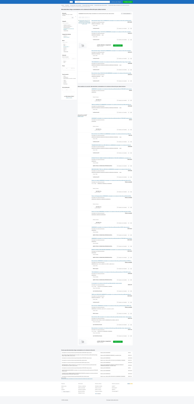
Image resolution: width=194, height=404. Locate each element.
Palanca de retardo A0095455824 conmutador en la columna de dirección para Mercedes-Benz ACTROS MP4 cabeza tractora (115, 211)
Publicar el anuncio (118, 45)
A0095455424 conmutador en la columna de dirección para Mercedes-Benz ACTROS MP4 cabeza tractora (112, 238)
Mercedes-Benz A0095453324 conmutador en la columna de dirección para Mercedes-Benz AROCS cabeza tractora (114, 305)
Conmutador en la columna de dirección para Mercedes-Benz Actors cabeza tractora (75, 376)
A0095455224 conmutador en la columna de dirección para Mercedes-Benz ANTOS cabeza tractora (110, 227)
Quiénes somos (63, 386)
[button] (129, 28)
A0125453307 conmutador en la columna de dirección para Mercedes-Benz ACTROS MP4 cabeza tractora (112, 118)
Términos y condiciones (82, 386)
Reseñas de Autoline (81, 391)
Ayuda (62, 387)
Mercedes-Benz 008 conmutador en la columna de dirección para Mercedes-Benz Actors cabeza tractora (111, 316)
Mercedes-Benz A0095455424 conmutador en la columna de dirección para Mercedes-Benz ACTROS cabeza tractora (114, 260)
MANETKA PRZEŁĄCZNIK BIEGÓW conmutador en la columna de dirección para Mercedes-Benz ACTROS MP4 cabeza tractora (80, 370)
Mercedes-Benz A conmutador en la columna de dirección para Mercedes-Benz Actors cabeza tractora (111, 328)
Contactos (63, 389)
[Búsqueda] (75, 2)
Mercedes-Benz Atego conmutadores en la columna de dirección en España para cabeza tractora (76, 378)
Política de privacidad (81, 387)
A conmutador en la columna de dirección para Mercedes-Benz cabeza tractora (107, 283)
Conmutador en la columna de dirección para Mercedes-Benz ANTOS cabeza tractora (75, 362)
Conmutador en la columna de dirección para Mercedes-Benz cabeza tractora (74, 360)
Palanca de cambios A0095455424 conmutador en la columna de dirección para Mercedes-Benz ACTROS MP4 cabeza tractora (116, 180)
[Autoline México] (64, 2)
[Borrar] (75, 16)
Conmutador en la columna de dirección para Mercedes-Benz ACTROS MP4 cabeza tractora (77, 352)
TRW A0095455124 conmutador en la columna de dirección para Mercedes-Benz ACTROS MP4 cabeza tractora (113, 272)
